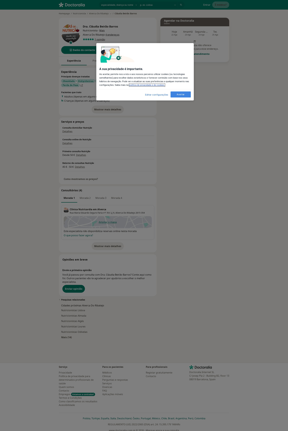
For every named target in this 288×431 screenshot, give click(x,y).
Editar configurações (156, 94)
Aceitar (181, 94)
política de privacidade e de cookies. (147, 85)
